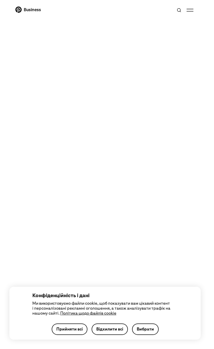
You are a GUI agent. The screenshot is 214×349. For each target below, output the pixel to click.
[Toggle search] (179, 10)
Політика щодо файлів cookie (88, 313)
